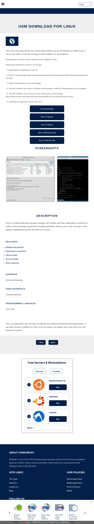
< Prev (40, 342)
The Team (13, 479)
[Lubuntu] (39, 416)
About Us (13, 483)
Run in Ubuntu (47, 117)
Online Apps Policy (74, 479)
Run (57, 387)
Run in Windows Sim (47, 132)
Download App (47, 109)
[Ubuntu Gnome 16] (39, 384)
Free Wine (56, 371)
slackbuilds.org (20, 230)
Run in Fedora (47, 125)
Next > (53, 342)
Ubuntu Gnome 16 (57, 381)
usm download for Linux (47, 26)
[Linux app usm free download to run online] (12, 41)
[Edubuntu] (39, 400)
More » (30, 428)
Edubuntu (53, 396)
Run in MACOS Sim (47, 140)
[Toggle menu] (3, 4)
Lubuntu (53, 412)
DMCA (69, 491)
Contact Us (13, 487)
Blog (11, 491)
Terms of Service (73, 487)
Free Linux (39, 371)
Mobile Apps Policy (74, 483)
